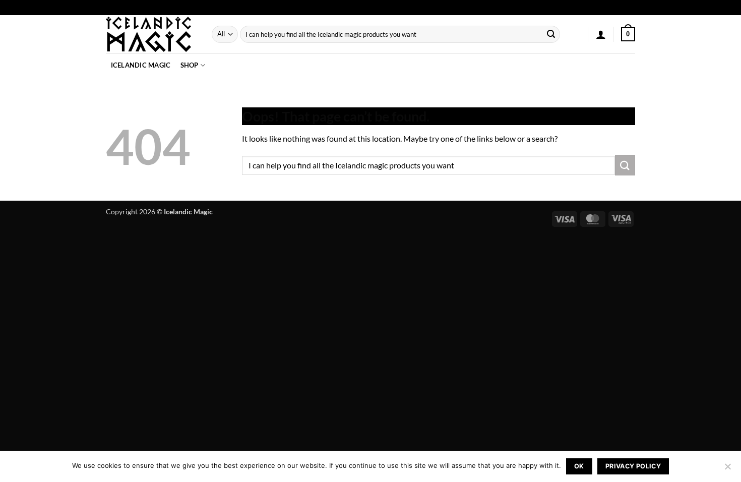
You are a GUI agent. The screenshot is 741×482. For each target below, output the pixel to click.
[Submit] (551, 34)
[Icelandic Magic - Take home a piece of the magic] (151, 34)
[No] (727, 469)
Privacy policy (633, 466)
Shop (189, 65)
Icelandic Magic (141, 65)
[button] (601, 34)
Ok (579, 466)
